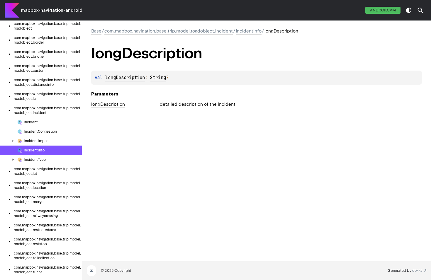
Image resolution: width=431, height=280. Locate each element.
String (158, 78)
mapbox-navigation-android (51, 10)
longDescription (125, 78)
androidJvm (383, 10)
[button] (420, 10)
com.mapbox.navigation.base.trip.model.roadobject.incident (168, 31)
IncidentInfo (249, 31)
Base (96, 31)
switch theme (409, 10)
